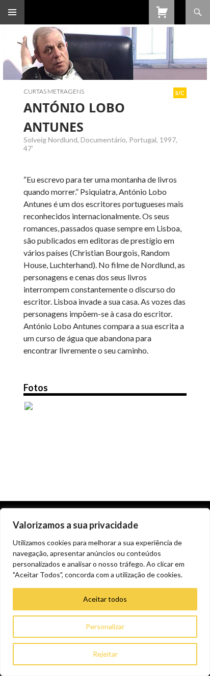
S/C (180, 93)
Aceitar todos (105, 599)
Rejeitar (105, 654)
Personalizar (105, 626)
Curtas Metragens (53, 91)
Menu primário (12, 12)
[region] (105, 592)
